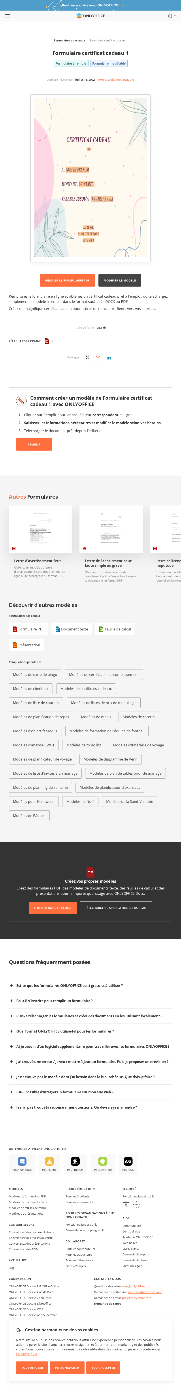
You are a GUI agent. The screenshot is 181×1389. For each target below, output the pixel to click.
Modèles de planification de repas (41, 716)
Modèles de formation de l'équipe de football (107, 731)
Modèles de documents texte (28, 1202)
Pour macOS (75, 1170)
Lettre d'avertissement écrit (37, 561)
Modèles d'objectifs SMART (35, 731)
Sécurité (129, 1189)
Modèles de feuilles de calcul (27, 1208)
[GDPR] (136, 1205)
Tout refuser (32, 1368)
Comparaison (20, 1279)
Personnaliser (67, 1368)
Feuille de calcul (118, 629)
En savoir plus (26, 1354)
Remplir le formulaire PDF (67, 280)
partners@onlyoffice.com (145, 1292)
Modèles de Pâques (29, 815)
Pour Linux (49, 1170)
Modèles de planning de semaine (40, 787)
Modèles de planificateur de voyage (42, 759)
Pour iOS (128, 1170)
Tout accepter (103, 1368)
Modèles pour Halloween (34, 801)
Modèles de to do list (83, 745)
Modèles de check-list (31, 688)
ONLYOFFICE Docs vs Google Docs (31, 1292)
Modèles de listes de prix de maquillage (103, 702)
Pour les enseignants (79, 1202)
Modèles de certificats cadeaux (86, 688)
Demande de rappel (108, 1303)
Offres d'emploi (76, 1266)
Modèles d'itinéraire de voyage (138, 745)
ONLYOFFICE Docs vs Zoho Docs (30, 1298)
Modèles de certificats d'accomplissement (104, 674)
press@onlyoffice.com (136, 1298)
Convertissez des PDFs (23, 1249)
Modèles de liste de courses (36, 702)
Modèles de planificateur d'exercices (110, 787)
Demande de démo (135, 1260)
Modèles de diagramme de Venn (111, 759)
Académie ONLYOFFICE (138, 1237)
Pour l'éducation (80, 1189)
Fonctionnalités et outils (81, 1225)
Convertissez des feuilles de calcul (31, 1238)
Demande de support (137, 1254)
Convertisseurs (21, 1225)
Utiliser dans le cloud (53, 908)
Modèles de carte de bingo (35, 674)
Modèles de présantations (26, 1214)
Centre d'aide (131, 1231)
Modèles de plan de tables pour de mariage (125, 773)
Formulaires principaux (69, 40)
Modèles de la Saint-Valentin (129, 801)
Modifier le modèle (120, 280)
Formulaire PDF (31, 629)
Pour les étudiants (77, 1196)
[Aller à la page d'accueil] (90, 16)
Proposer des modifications (116, 80)
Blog (12, 1268)
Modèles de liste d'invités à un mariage (45, 773)
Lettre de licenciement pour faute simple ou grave (108, 563)
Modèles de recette (139, 716)
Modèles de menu (96, 716)
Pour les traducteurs (79, 1255)
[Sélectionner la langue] (172, 16)
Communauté (132, 1226)
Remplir (34, 444)
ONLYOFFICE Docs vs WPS (26, 1309)
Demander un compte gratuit (85, 1230)
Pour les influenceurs (79, 1260)
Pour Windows (22, 1170)
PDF (53, 341)
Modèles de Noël (80, 801)
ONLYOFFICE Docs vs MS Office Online (34, 1286)
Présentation (29, 645)
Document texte (74, 629)
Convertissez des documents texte (31, 1232)
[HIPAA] (126, 1205)
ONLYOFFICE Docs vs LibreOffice (30, 1303)
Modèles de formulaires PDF (27, 1196)
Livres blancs (131, 1249)
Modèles (16, 1189)
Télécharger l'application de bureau (116, 908)
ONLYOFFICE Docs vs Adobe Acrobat (33, 1315)
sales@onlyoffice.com (136, 1286)
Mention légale (132, 1266)
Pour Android (103, 1170)
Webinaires (130, 1243)
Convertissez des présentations (29, 1243)
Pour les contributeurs (80, 1249)
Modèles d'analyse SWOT (34, 745)
